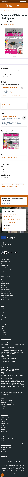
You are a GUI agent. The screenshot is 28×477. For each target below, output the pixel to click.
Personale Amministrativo (6, 270)
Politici (2, 272)
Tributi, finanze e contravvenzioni (8, 304)
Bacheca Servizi (4, 415)
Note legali (3, 421)
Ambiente (3, 281)
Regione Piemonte (5, 1)
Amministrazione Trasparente (7, 400)
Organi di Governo (5, 259)
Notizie (2, 315)
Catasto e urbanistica (5, 289)
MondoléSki (3, 451)
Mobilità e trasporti (5, 300)
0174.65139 (9, 92)
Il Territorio (3, 330)
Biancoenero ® (10, 472)
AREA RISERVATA (14, 475)
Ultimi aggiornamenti (5, 427)
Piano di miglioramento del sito (7, 404)
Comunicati (3, 317)
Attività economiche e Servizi (7, 337)
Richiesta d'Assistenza (5, 413)
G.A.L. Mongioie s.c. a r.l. (6, 445)
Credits (2, 425)
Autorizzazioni (4, 287)
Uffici (2, 263)
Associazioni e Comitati (6, 339)
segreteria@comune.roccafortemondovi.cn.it (11, 95)
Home (2, 10)
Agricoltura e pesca (5, 279)
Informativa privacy (5, 419)
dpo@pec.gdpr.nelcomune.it (9, 394)
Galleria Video (4, 335)
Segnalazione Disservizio (6, 411)
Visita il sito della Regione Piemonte (8, 439)
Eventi (13, 10)
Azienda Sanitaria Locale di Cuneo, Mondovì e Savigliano (13, 443)
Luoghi (2, 328)
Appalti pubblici (4, 285)
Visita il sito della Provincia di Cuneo (8, 441)
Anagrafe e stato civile (5, 283)
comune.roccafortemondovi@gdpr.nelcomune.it (14, 392)
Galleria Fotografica (5, 333)
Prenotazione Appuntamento (7, 409)
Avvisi (2, 319)
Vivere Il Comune (7, 10)
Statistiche (3, 429)
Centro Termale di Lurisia (6, 447)
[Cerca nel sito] (24, 5)
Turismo (2, 306)
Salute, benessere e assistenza (7, 302)
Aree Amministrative (5, 261)
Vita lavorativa (4, 308)
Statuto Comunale (5, 417)
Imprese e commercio (5, 297)
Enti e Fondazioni (4, 267)
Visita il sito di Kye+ (5, 449)
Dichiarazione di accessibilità (7, 402)
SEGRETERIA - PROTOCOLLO (10, 88)
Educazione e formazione (6, 293)
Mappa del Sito (4, 431)
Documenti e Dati (4, 265)
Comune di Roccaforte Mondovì (9, 116)
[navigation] (2, 5)
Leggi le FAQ (3, 406)
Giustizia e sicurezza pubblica (7, 295)
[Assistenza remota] (23, 468)
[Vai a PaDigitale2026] (9, 252)
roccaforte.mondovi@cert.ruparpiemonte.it (13, 350)
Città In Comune (18, 468)
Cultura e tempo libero (5, 291)
